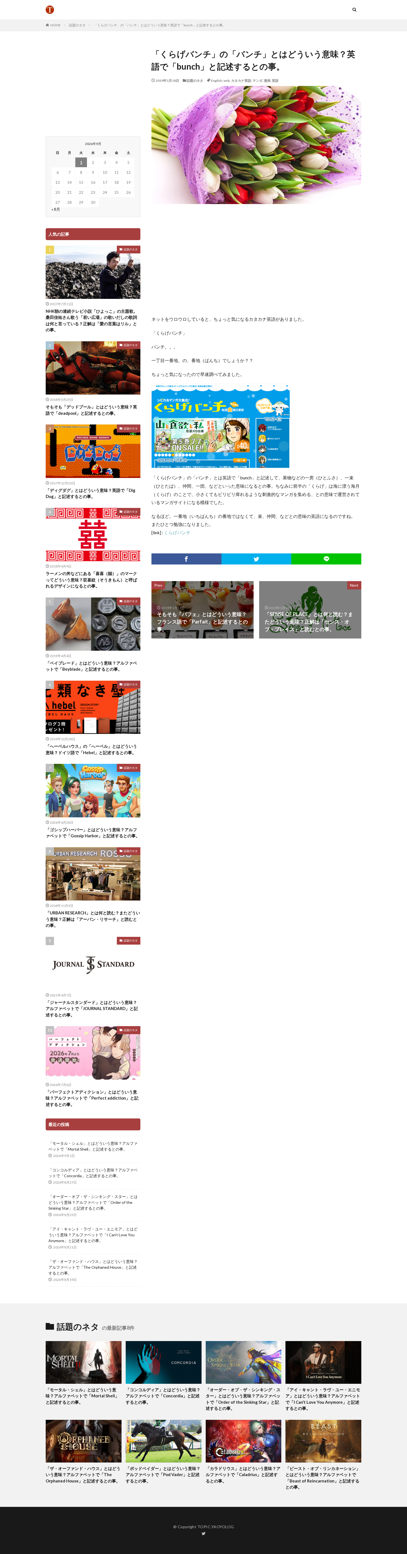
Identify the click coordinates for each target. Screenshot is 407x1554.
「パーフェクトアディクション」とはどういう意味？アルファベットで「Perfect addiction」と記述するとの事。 (92, 1098)
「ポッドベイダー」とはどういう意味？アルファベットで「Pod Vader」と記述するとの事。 (163, 1474)
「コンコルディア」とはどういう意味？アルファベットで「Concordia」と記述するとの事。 (93, 1173)
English (216, 80)
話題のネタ (77, 25)
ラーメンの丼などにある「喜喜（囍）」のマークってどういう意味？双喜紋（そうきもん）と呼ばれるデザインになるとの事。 (91, 579)
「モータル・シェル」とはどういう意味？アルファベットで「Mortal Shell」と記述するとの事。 (93, 1146)
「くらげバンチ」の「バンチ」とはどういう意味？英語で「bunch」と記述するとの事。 (160, 25)
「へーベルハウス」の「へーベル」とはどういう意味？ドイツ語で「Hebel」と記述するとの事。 (91, 749)
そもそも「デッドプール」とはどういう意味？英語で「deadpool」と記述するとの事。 (91, 410)
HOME (55, 25)
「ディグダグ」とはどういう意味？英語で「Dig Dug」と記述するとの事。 (90, 493)
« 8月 (55, 209)
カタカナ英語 (241, 80)
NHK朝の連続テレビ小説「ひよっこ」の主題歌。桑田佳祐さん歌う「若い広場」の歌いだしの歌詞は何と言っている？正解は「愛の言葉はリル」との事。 (92, 320)
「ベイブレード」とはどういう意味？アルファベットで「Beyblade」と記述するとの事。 (91, 666)
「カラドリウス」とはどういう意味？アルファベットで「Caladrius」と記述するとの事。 (243, 1474)
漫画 (267, 80)
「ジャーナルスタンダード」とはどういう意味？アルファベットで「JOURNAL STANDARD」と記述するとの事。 (92, 1008)
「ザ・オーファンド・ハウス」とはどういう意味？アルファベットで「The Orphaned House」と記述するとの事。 (93, 1267)
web (226, 80)
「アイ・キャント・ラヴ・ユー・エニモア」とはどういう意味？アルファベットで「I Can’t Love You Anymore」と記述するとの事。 (93, 1235)
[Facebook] (186, 558)
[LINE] (326, 558)
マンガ (257, 80)
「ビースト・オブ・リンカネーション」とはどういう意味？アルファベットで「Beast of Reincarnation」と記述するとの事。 (322, 1478)
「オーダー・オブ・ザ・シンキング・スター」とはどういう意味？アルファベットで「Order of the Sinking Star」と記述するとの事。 (93, 1202)
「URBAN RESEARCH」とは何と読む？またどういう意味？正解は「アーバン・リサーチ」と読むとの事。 (93, 919)
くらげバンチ (177, 532)
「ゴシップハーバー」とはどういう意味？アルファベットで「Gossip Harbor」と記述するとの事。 (93, 832)
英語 (275, 80)
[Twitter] (256, 558)
